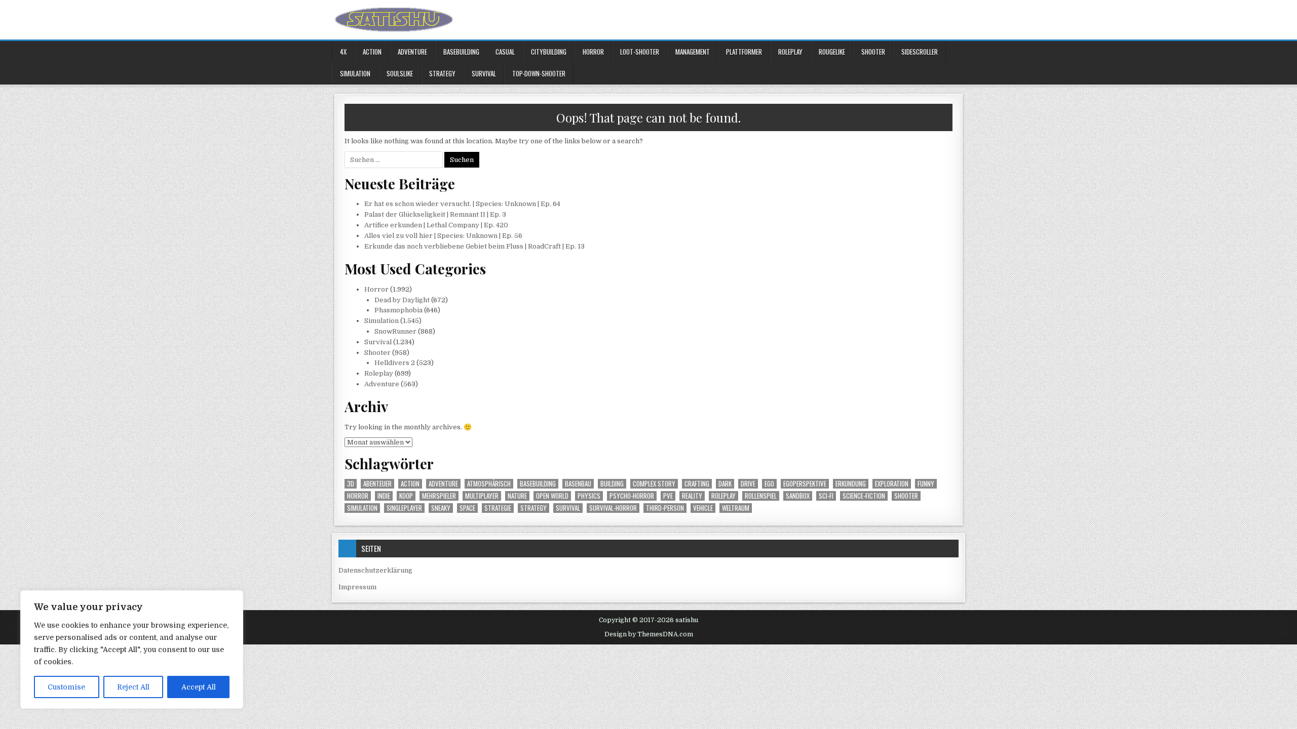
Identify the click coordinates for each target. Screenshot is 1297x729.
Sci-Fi (826, 496)
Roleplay (790, 52)
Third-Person (665, 508)
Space (467, 508)
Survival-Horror (613, 508)
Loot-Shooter (639, 52)
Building (612, 484)
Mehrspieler (439, 496)
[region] (131, 649)
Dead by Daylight (402, 300)
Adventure (412, 52)
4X (343, 52)
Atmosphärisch (489, 484)
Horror (593, 52)
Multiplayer (482, 496)
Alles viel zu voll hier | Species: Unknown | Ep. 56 (443, 235)
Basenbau (578, 484)
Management (692, 52)
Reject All (133, 687)
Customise (66, 687)
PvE (668, 496)
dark (725, 484)
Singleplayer (404, 508)
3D (350, 484)
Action (372, 52)
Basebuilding (461, 52)
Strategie (497, 508)
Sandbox (798, 496)
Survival (484, 73)
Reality (692, 496)
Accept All (198, 687)
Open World (552, 496)
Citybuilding (548, 52)
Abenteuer (377, 484)
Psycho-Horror (631, 496)
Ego (769, 484)
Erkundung (850, 484)
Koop (406, 496)
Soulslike (400, 73)
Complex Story (654, 484)
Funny (926, 484)
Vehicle (703, 508)
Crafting (696, 484)
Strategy (442, 73)
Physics (589, 496)
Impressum (357, 587)
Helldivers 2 (394, 363)
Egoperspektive (804, 484)
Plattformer (744, 52)
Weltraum (735, 508)
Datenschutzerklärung (375, 570)
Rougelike (832, 52)
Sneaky (440, 508)
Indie (383, 496)
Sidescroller (919, 52)
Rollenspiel (761, 496)
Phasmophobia (398, 310)
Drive (748, 484)
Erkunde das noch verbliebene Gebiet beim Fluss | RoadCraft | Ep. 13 (474, 246)
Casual (505, 52)
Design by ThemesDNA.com (648, 634)
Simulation (355, 73)
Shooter (873, 52)
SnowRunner (395, 331)
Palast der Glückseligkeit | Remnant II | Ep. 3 (435, 214)
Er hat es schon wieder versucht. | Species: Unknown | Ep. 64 (462, 204)
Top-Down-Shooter (538, 73)
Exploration (891, 484)
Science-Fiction (864, 496)
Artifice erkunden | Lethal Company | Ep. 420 (436, 225)
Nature (517, 496)
